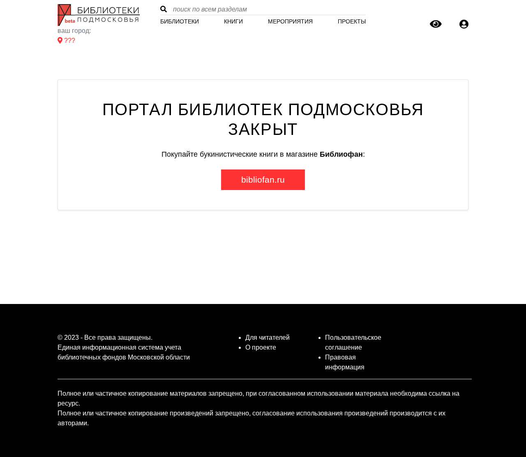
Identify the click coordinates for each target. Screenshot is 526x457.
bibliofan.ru (263, 179)
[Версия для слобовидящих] (436, 25)
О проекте (260, 347)
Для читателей (267, 337)
